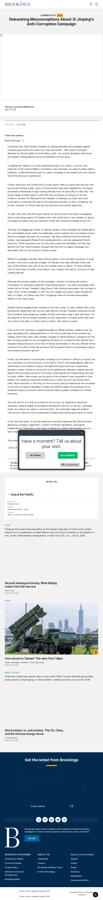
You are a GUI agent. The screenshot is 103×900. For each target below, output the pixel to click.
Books (74, 867)
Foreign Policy (13, 504)
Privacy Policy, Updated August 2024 (34, 891)
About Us (44, 854)
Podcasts (75, 871)
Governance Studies (14, 859)
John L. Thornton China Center (21, 515)
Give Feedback (68, 455)
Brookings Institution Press (50, 867)
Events (74, 863)
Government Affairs (80, 880)
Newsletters (76, 876)
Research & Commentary (82, 854)
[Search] (91, 4)
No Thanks (35, 455)
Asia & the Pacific (15, 509)
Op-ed (59, 15)
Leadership (43, 859)
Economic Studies (13, 863)
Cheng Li (9, 107)
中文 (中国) (20, 124)
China (25, 509)
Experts (74, 859)
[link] (22, 494)
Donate (32, 838)
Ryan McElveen (26, 107)
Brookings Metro (12, 879)
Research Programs (18, 854)
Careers (41, 863)
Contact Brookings (46, 871)
